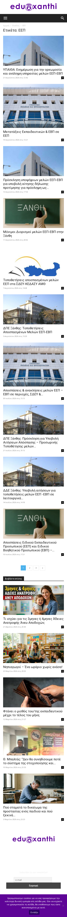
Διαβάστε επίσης (13, 578)
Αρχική (6, 25)
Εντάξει (34, 912)
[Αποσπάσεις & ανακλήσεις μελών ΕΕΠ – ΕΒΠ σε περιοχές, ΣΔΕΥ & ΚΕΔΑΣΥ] (33, 364)
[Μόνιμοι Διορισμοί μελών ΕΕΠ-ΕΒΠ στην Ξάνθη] (33, 213)
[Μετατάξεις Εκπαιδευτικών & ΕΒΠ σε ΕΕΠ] (33, 106)
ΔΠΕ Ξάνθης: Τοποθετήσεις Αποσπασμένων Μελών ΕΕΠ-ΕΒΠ (27, 330)
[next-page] (42, 567)
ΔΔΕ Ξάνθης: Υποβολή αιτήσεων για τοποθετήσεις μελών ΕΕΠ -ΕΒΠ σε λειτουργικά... (29, 494)
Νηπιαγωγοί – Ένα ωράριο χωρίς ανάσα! (32, 667)
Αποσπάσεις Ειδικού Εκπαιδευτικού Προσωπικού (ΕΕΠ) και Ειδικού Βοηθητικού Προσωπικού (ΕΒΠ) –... (30, 546)
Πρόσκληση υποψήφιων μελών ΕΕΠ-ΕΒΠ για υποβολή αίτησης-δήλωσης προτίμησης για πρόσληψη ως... (33, 184)
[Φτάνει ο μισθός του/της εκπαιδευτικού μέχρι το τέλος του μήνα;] (33, 692)
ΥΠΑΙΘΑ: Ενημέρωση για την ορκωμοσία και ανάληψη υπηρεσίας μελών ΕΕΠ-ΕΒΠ (33, 71)
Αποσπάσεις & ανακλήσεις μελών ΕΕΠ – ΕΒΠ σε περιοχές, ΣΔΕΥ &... (33, 392)
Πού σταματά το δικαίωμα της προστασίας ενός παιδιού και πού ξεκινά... (28, 811)
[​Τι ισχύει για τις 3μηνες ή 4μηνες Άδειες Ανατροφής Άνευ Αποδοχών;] (33, 600)
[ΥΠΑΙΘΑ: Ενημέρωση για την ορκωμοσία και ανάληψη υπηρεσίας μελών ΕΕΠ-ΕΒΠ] (33, 51)
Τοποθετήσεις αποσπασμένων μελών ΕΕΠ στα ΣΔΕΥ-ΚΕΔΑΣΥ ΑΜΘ (31, 282)
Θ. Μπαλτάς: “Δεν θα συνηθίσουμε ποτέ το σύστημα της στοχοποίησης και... (32, 761)
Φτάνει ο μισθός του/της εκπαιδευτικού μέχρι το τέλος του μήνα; (32, 713)
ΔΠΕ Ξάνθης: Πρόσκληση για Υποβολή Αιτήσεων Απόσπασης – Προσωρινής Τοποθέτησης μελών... (31, 442)
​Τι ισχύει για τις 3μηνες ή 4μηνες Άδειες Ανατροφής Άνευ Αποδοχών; (33, 621)
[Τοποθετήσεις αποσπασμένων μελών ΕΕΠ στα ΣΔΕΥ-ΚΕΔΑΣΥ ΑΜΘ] (33, 261)
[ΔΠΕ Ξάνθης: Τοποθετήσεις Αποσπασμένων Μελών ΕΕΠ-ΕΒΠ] (33, 309)
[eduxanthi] (33, 7)
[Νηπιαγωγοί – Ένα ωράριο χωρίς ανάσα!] (33, 648)
